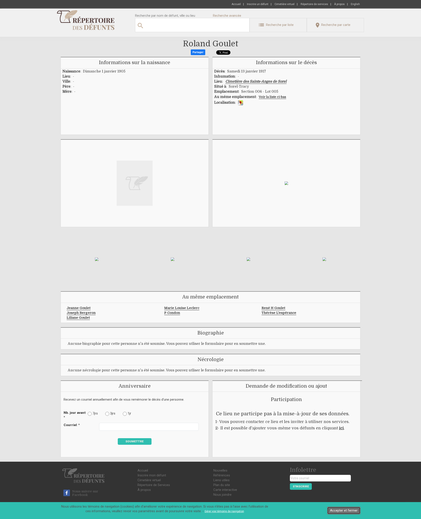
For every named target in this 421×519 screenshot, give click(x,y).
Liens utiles (221, 480)
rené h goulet (273, 308)
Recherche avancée (227, 16)
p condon (172, 313)
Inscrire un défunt (257, 4)
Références (221, 475)
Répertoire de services (314, 4)
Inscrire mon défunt (151, 475)
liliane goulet (78, 318)
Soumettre (134, 441)
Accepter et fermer (344, 510)
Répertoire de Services (153, 485)
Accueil (236, 4)
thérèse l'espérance (279, 313)
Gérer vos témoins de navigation (224, 511)
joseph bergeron (81, 313)
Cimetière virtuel (284, 4)
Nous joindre (222, 495)
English (355, 4)
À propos (339, 4)
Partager (198, 52)
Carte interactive (225, 490)
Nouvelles (220, 470)
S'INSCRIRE (301, 486)
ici (341, 428)
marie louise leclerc (181, 308)
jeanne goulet (79, 308)
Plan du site (221, 485)
